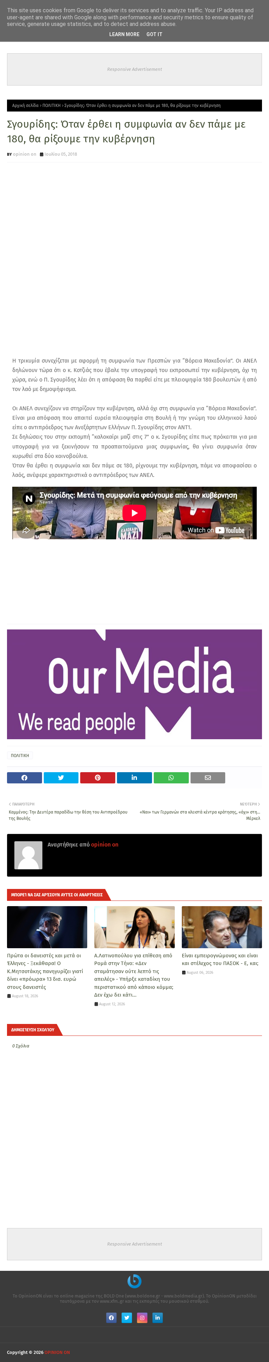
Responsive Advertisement (134, 69)
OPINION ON (57, 1352)
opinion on (24, 154)
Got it (154, 34)
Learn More (124, 34)
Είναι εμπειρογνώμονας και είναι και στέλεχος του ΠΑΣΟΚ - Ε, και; (220, 959)
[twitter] (127, 1318)
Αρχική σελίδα (25, 105)
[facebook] (111, 1318)
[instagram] (142, 1318)
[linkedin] (157, 1318)
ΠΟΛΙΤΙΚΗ (51, 105)
